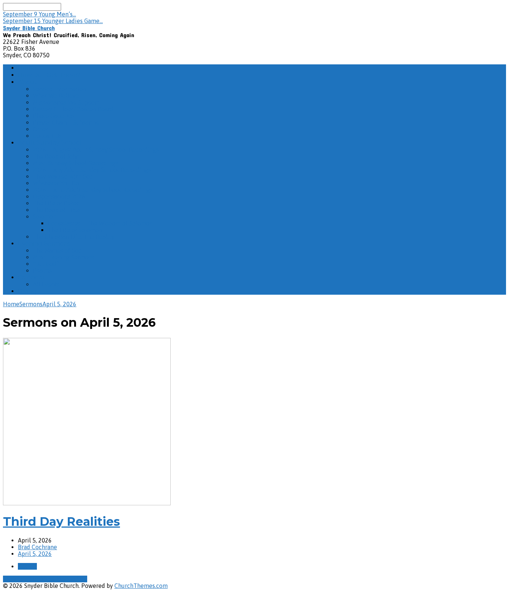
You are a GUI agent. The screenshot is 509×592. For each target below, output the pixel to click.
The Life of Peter (56, 203)
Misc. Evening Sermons (63, 257)
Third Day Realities (61, 521)
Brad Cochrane (37, 547)
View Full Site (22, 579)
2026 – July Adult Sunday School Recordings (92, 169)
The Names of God (57, 250)
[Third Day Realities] (87, 503)
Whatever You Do (56, 183)
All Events (46, 284)
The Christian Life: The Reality (73, 236)
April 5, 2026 (59, 304)
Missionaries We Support (66, 102)
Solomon (44, 216)
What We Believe (56, 95)
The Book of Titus (57, 210)
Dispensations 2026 (59, 196)
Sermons (30, 304)
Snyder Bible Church (29, 27)
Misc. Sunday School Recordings (75, 163)
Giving (27, 291)
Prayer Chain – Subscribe (66, 122)
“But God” (46, 263)
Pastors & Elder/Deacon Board (73, 109)
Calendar (31, 277)
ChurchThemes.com (141, 585)
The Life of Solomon (75, 230)
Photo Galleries (53, 115)
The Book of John (56, 156)
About (27, 82)
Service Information (59, 89)
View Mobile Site (64, 579)
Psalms (42, 270)
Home (27, 67)
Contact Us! (48, 135)
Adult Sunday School (50, 142)
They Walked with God (63, 176)
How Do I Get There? (49, 75)
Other (40, 129)
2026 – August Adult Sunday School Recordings (96, 149)
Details (27, 566)
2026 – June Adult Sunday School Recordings (92, 189)
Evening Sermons (44, 243)
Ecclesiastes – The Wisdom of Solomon (100, 223)
